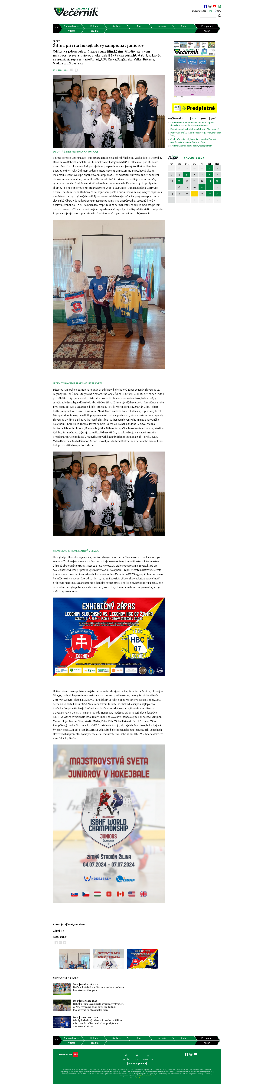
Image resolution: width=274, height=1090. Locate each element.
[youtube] (214, 6)
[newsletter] (219, 6)
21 (202, 187)
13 (194, 181)
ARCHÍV (126, 1059)
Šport (76, 984)
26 (187, 193)
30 (194, 168)
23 (217, 187)
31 (202, 168)
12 (187, 181)
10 (171, 181)
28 (179, 168)
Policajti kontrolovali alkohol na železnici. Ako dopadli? (194, 129)
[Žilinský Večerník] (77, 11)
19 (187, 187)
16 (217, 181)
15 (210, 181)
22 (210, 187)
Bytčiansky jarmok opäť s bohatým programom (191, 146)
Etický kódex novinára (146, 1076)
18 (179, 187)
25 (179, 193)
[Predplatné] (194, 105)
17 (172, 187)
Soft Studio (140, 1078)
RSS (136, 1059)
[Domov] (56, 28)
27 (171, 168)
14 (202, 181)
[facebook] (205, 6)
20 (194, 187)
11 (179, 181)
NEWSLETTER (148, 1059)
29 (187, 168)
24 (171, 193)
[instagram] (210, 6)
